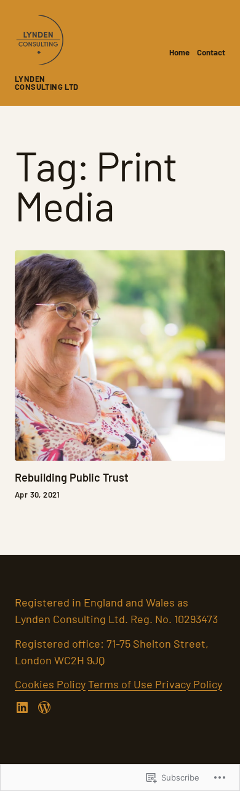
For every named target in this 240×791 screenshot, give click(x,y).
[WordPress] (44, 707)
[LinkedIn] (22, 707)
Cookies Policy (50, 684)
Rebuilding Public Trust (72, 478)
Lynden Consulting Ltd (47, 83)
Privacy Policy (188, 684)
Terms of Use (121, 684)
